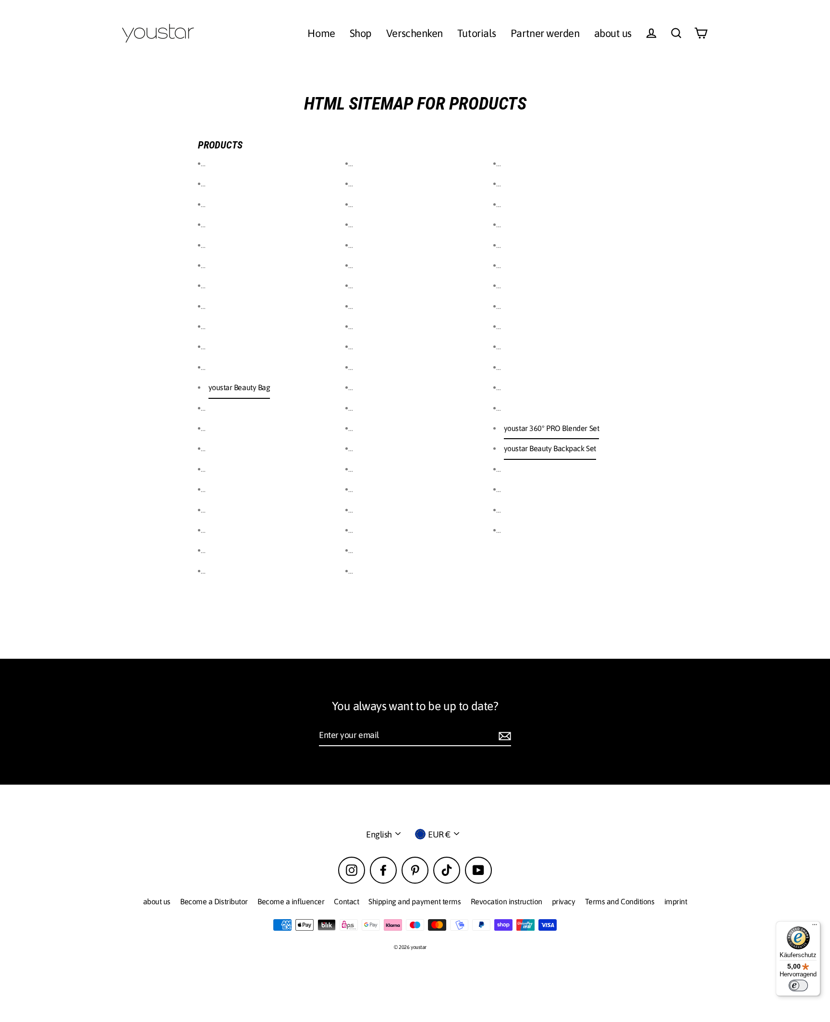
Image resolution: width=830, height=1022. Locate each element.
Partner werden (545, 33)
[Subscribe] (503, 735)
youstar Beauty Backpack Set (550, 448)
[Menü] (814, 927)
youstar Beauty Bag (239, 387)
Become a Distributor (214, 901)
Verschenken (414, 33)
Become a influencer (290, 901)
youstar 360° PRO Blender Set (551, 428)
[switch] (798, 985)
